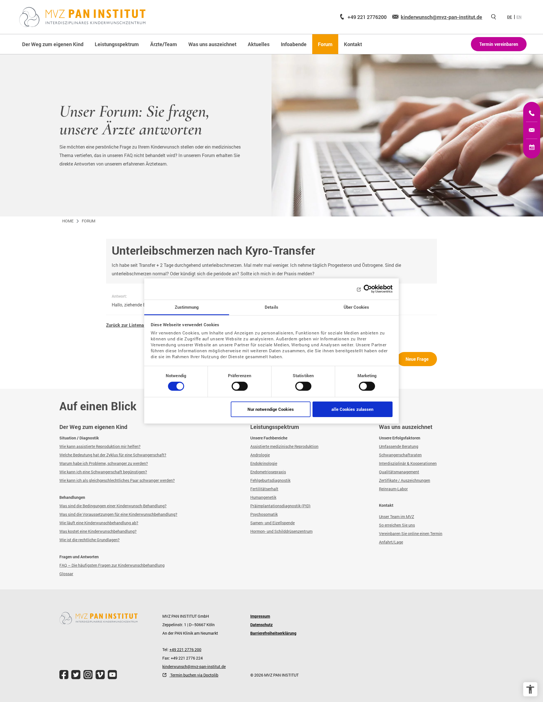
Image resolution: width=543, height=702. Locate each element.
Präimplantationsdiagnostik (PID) (280, 505)
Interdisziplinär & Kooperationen (408, 463)
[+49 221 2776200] (531, 113)
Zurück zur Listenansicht (131, 325)
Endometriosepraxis (268, 472)
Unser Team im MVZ (396, 516)
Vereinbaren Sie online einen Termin (410, 533)
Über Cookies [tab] (356, 307)
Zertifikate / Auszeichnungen (404, 480)
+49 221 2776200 (367, 17)
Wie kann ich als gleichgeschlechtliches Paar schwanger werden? (117, 480)
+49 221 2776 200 (185, 649)
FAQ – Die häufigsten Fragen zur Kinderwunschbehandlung (112, 565)
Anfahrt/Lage (391, 542)
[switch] (240, 388)
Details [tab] (271, 307)
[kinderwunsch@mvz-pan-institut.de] (531, 130)
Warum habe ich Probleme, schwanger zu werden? (103, 463)
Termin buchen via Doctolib (193, 675)
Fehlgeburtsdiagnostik (270, 480)
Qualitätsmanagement (399, 472)
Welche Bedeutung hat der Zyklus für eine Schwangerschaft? (112, 455)
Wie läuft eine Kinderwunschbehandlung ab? (98, 522)
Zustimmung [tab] (187, 307)
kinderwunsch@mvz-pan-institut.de (441, 17)
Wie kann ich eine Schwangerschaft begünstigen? (103, 472)
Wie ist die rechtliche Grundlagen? (89, 539)
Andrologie (260, 455)
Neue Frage (417, 359)
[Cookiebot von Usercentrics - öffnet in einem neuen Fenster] (368, 289)
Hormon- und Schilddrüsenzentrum (281, 531)
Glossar (66, 573)
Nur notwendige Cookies (270, 409)
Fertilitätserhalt (264, 488)
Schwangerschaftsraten (400, 455)
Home (68, 221)
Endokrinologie (263, 463)
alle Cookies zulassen (352, 409)
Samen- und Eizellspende (272, 522)
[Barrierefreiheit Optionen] (530, 689)
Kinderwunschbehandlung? (112, 531)
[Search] (493, 17)
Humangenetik (263, 497)
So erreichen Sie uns (397, 525)
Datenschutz (261, 624)
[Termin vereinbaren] (531, 147)
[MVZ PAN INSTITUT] (82, 17)
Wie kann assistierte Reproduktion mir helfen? (100, 446)
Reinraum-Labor (393, 488)
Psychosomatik (264, 514)
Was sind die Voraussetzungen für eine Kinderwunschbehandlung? (118, 514)
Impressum (260, 616)
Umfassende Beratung (398, 446)
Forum (88, 221)
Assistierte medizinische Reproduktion (284, 446)
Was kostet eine (73, 531)
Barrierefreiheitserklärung (273, 633)
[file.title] (63, 674)
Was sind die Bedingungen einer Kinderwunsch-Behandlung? (113, 505)
